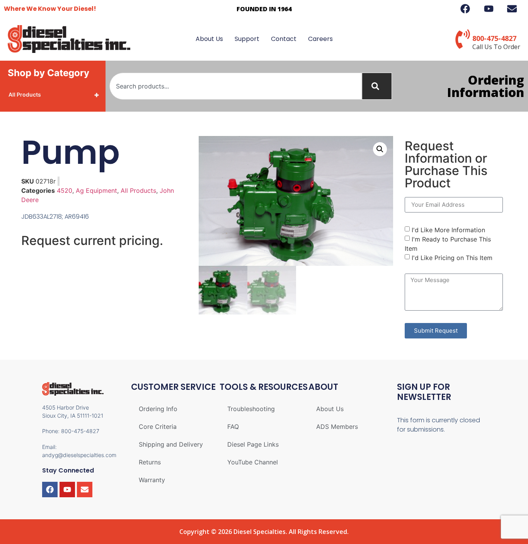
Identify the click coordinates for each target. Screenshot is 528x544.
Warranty (152, 480)
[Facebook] (50, 489)
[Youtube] (67, 489)
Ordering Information (485, 85)
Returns (150, 462)
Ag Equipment (96, 190)
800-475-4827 (494, 38)
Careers (320, 38)
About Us (209, 38)
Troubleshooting (251, 409)
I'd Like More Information (448, 229)
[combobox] (235, 86)
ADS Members (337, 426)
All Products (54, 94)
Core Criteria (158, 426)
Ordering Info (158, 409)
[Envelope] (84, 489)
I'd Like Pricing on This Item (452, 257)
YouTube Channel (252, 462)
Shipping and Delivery (171, 444)
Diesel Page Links (253, 444)
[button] (380, 149)
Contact (283, 38)
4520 (64, 190)
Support (247, 38)
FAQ (233, 426)
